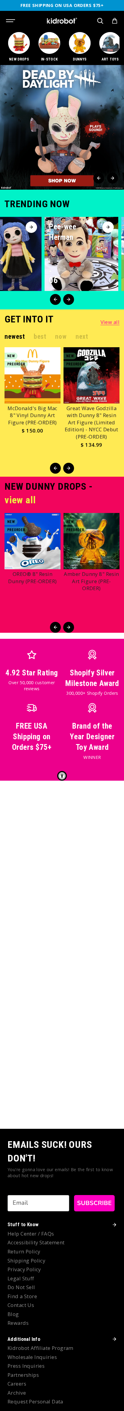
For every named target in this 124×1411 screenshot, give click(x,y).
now (61, 336)
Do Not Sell (21, 1287)
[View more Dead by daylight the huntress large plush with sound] (62, 127)
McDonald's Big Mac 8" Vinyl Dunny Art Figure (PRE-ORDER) (32, 415)
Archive (17, 1392)
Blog (13, 1314)
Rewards (18, 1322)
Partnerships (23, 1374)
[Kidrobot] (62, 20)
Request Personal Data (35, 1401)
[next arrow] (112, 178)
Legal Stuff (21, 1278)
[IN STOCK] (49, 47)
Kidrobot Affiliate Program (40, 1347)
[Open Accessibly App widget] (62, 776)
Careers (17, 1383)
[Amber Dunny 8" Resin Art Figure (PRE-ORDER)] (91, 541)
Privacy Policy (24, 1269)
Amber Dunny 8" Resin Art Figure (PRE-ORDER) (91, 581)
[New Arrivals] (19, 47)
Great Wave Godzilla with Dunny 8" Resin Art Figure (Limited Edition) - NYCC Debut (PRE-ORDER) (91, 422)
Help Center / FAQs (31, 1233)
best (40, 336)
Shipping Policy (26, 1260)
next (82, 336)
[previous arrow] (98, 178)
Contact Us (21, 1305)
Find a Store (22, 1296)
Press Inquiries (26, 1365)
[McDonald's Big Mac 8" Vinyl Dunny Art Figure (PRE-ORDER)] (32, 375)
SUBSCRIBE (94, 1203)
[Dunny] (79, 47)
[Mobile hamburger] (11, 21)
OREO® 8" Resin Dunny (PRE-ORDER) (32, 577)
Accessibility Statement (36, 1242)
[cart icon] (114, 21)
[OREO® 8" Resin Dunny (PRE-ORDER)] (32, 541)
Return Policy (24, 1251)
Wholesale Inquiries (32, 1357)
